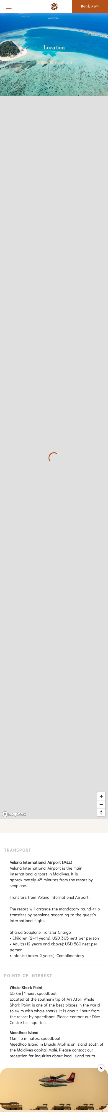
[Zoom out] (101, 804)
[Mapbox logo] (14, 814)
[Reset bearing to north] (101, 812)
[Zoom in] (101, 796)
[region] (54, 457)
